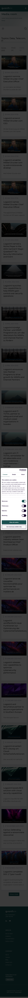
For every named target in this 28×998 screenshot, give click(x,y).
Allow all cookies (14, 522)
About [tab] (23, 474)
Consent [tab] (5, 474)
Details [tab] (14, 474)
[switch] (24, 506)
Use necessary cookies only (14, 526)
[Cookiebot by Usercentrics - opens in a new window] (19, 470)
